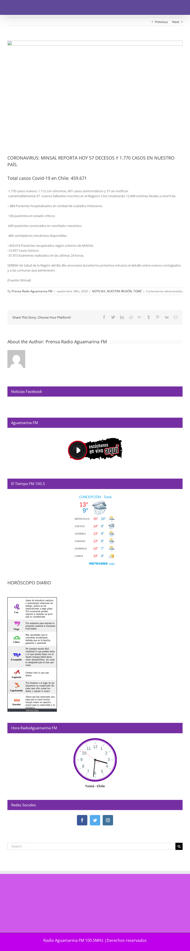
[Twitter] (95, 820)
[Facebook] (82, 820)
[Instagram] (108, 820)
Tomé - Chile (95, 786)
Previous (161, 22)
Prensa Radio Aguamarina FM (32, 291)
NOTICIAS (98, 291)
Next (175, 22)
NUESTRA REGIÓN (119, 291)
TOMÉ (137, 291)
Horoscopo (32, 710)
